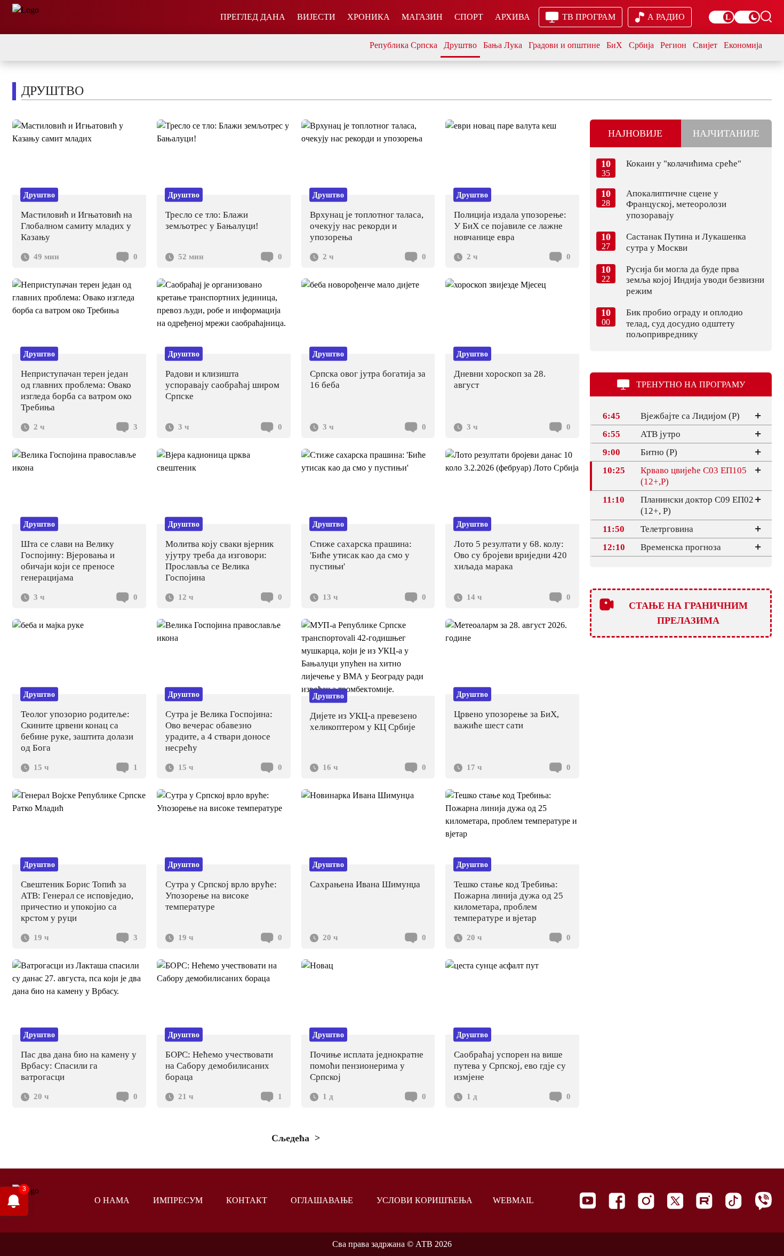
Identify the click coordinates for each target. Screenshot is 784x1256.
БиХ (614, 45)
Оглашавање (322, 1200)
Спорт (468, 16)
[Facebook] (617, 1201)
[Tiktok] (733, 1201)
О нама (112, 1200)
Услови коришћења (425, 1200)
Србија (641, 45)
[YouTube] (588, 1201)
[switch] (721, 17)
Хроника (368, 16)
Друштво (460, 45)
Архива (512, 16)
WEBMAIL (513, 1200)
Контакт (246, 1200)
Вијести (316, 16)
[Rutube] (704, 1201)
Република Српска (403, 45)
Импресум (178, 1200)
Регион (673, 45)
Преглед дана (252, 16)
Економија (743, 45)
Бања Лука (502, 45)
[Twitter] (675, 1201)
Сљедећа (291, 1138)
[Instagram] (646, 1201)
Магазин (422, 16)
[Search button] (766, 16)
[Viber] (763, 1200)
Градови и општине (564, 45)
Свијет (705, 45)
